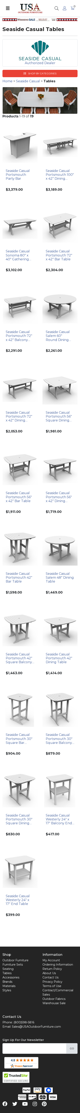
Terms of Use (51, 986)
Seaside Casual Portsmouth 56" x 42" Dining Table (59, 497)
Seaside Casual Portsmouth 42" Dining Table (59, 658)
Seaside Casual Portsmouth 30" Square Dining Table (19, 819)
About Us (49, 973)
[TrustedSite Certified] (16, 1077)
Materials (8, 986)
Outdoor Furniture (15, 960)
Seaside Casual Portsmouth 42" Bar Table (19, 577)
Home (7, 81)
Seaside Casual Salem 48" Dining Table (60, 577)
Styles (6, 990)
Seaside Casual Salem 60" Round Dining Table (58, 336)
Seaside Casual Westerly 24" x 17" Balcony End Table (59, 819)
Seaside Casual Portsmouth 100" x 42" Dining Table (60, 175)
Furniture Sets (12, 964)
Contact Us (50, 977)
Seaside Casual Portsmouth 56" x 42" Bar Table (19, 497)
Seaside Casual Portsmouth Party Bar (18, 174)
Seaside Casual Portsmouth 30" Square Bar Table (19, 739)
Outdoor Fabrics (53, 999)
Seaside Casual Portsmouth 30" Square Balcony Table (59, 739)
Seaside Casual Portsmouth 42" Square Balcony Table (19, 658)
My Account (51, 960)
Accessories (10, 977)
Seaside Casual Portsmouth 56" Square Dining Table (59, 416)
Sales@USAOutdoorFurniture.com (36, 1026)
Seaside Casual (28, 81)
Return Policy (52, 969)
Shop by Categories (41, 73)
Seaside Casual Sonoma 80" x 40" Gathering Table (18, 255)
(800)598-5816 (24, 1022)
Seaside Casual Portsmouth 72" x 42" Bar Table (59, 255)
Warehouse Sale (54, 1003)
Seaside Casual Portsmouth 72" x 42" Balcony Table (19, 336)
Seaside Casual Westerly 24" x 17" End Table (18, 900)
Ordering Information (57, 964)
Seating (8, 969)
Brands (7, 982)
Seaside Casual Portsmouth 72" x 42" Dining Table (19, 416)
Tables (6, 973)
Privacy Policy (52, 982)
